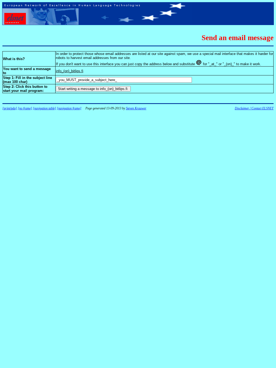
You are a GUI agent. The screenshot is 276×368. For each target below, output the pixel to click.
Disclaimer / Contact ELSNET (254, 108)
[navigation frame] (69, 108)
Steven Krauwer (136, 108)
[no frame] (25, 108)
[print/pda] (9, 108)
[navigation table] (44, 108)
